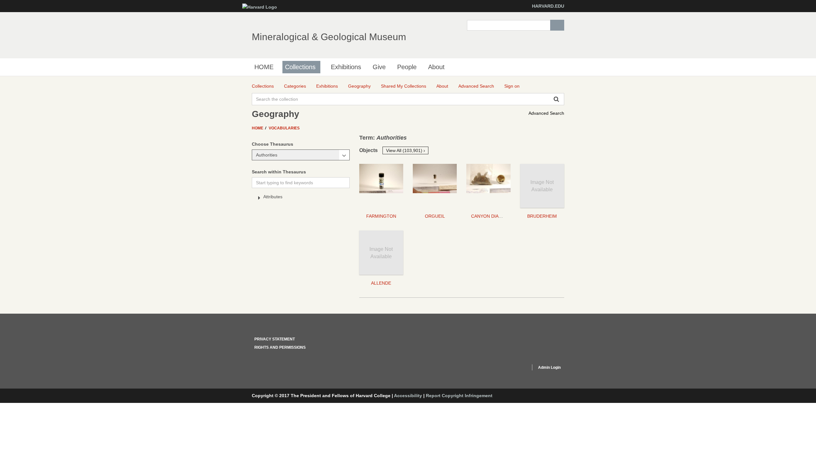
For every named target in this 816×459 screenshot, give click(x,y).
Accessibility (408, 395)
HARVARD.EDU (548, 6)
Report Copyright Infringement (459, 395)
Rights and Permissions (280, 347)
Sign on (512, 86)
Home (258, 128)
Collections (300, 66)
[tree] (301, 198)
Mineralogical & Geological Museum (329, 37)
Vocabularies (284, 128)
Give (379, 66)
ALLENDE (381, 283)
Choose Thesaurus (272, 144)
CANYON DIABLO (489, 216)
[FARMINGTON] (381, 186)
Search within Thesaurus (279, 171)
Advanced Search (546, 113)
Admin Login (549, 367)
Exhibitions (346, 66)
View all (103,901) (405, 150)
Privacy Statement (274, 339)
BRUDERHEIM (542, 216)
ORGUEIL (435, 216)
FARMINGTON (381, 216)
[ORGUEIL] (435, 186)
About (436, 66)
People (407, 66)
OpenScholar (513, 368)
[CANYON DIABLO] (488, 186)
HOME (263, 66)
